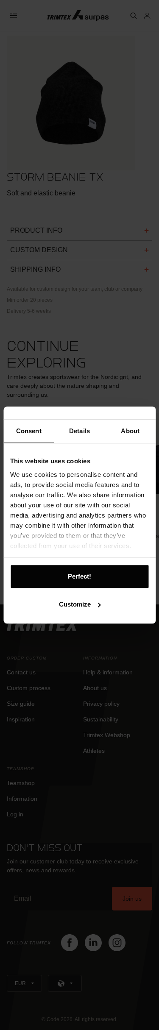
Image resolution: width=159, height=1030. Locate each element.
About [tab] (130, 430)
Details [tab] (79, 430)
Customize (75, 604)
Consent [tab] (29, 430)
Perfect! (79, 576)
